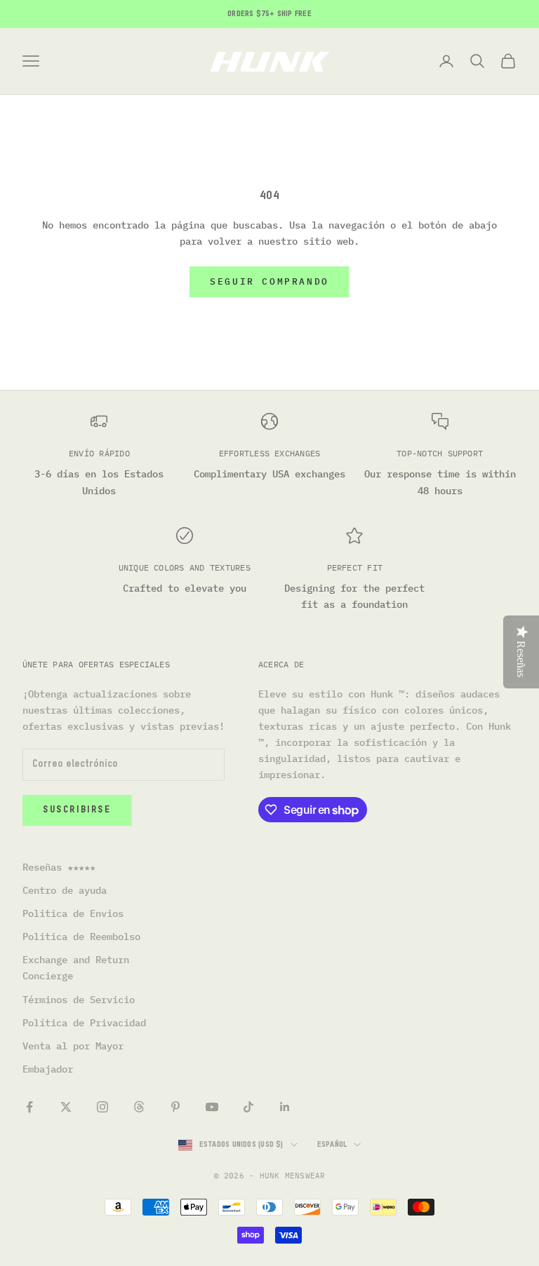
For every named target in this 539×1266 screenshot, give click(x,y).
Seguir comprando (269, 281)
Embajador (47, 1069)
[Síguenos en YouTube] (212, 1107)
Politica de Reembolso (81, 936)
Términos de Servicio (78, 999)
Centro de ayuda (64, 890)
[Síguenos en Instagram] (102, 1107)
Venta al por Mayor (73, 1046)
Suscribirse (77, 810)
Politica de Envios (73, 913)
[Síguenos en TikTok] (248, 1107)
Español (332, 1144)
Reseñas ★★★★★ (58, 867)
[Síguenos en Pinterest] (175, 1107)
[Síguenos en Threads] (139, 1107)
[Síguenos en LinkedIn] (285, 1107)
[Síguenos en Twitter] (66, 1107)
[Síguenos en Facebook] (29, 1107)
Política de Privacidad (84, 1022)
